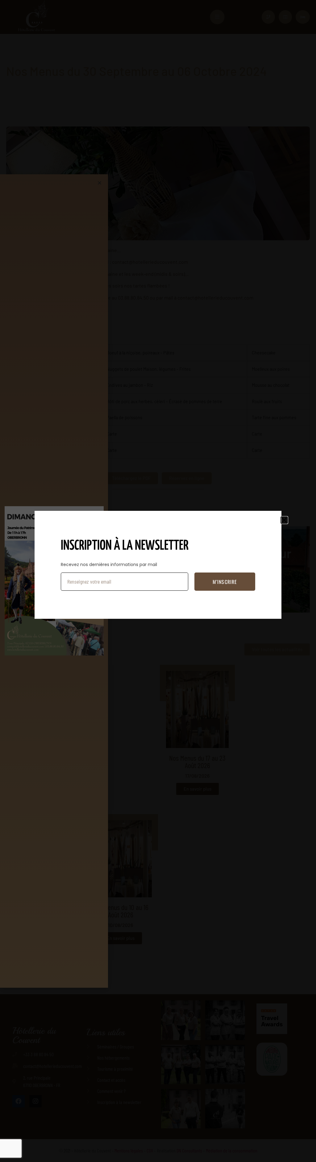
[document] (158, 581)
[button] (284, 520)
